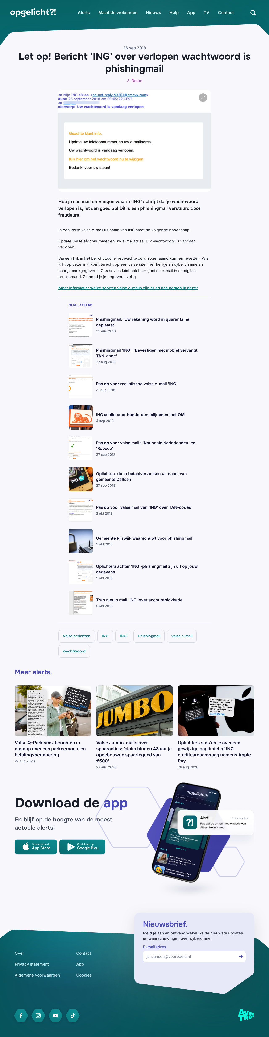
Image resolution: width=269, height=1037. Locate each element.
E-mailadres (154, 947)
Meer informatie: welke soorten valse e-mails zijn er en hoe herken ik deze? (128, 288)
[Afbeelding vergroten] (203, 97)
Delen (136, 80)
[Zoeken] (253, 12)
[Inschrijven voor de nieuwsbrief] (240, 956)
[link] (33, 12)
